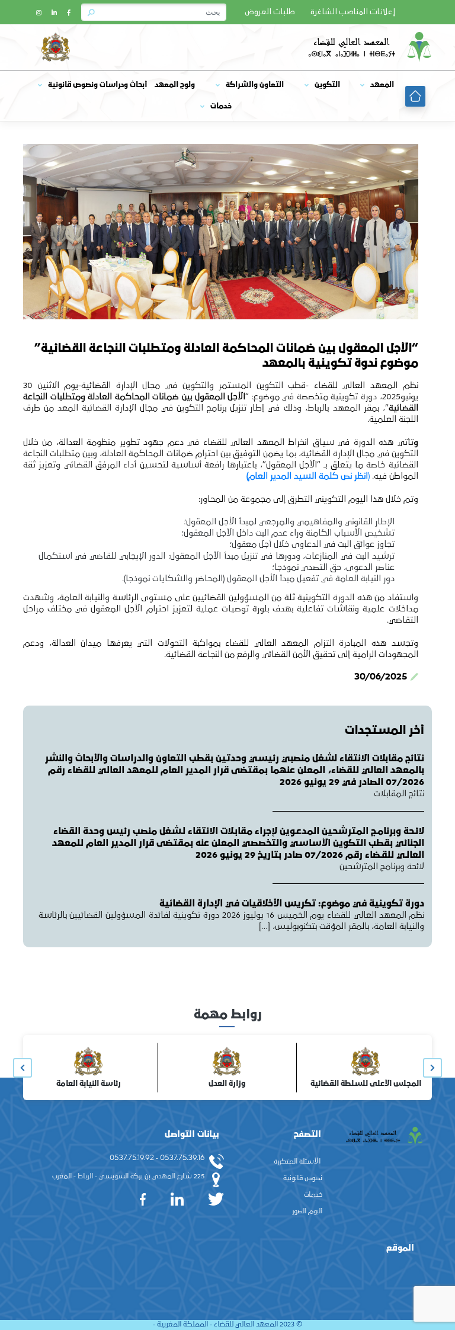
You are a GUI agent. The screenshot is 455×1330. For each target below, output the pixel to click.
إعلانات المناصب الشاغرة (352, 12)
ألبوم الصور (307, 1211)
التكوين (327, 85)
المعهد (382, 85)
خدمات (221, 106)
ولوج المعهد (175, 85)
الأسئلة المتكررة (297, 1162)
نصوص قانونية (302, 1178)
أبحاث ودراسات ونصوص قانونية (97, 85)
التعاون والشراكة (255, 85)
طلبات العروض (270, 12)
